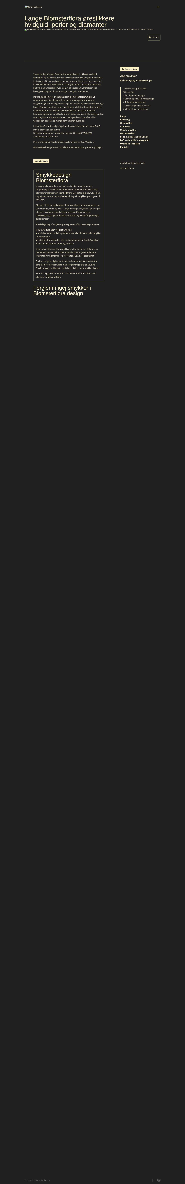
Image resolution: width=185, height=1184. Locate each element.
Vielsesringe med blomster (137, 105)
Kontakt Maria (41, 161)
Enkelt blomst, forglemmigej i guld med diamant (69, 684)
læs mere (68, 315)
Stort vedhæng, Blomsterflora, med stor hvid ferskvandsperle (68, 1153)
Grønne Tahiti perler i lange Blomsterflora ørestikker (68, 1059)
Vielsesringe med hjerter (136, 109)
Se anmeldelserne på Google (134, 136)
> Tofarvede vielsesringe (134, 102)
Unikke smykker (128, 130)
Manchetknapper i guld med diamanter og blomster (68, 497)
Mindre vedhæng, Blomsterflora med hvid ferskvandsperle (68, 590)
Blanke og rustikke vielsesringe (139, 98)
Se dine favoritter (129, 69)
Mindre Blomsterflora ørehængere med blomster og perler (69, 778)
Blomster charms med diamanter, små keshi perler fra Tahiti (68, 965)
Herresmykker (127, 133)
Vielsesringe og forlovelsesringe (136, 80)
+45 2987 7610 (127, 168)
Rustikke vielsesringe (135, 95)
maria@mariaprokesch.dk (132, 163)
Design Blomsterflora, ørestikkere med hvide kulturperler (68, 309)
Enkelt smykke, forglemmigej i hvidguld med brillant (68, 403)
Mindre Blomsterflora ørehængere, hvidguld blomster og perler (68, 871)
